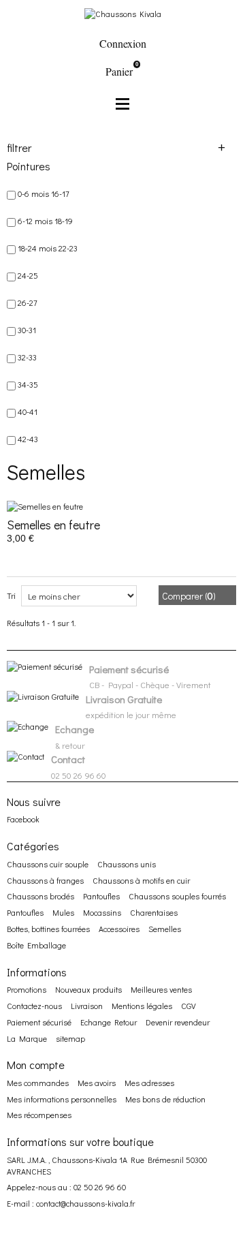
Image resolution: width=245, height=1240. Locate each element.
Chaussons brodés (40, 895)
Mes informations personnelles (61, 1099)
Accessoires (119, 928)
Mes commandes (38, 1082)
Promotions (26, 989)
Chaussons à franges (45, 880)
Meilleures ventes (161, 989)
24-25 (28, 275)
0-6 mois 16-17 (43, 193)
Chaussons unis (126, 863)
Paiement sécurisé (39, 1022)
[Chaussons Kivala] (122, 12)
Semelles (164, 928)
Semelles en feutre (53, 524)
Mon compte (36, 1064)
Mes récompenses (39, 1114)
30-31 (27, 329)
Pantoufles (101, 895)
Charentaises (154, 912)
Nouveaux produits (88, 989)
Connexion (122, 43)
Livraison (87, 1005)
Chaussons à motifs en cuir (141, 880)
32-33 (27, 357)
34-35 (28, 384)
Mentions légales (142, 1005)
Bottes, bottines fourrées (48, 928)
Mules (63, 912)
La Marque (27, 1038)
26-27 (27, 302)
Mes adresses (149, 1082)
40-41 (27, 411)
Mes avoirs (97, 1082)
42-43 (28, 438)
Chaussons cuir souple (47, 863)
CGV (188, 1005)
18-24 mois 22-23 (48, 248)
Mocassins (102, 912)
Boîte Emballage (36, 945)
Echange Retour (108, 1022)
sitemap (70, 1038)
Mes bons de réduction (165, 1099)
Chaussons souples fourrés (177, 895)
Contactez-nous (34, 1005)
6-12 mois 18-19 (45, 220)
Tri (11, 595)
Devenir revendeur (178, 1022)
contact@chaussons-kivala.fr (85, 1203)
